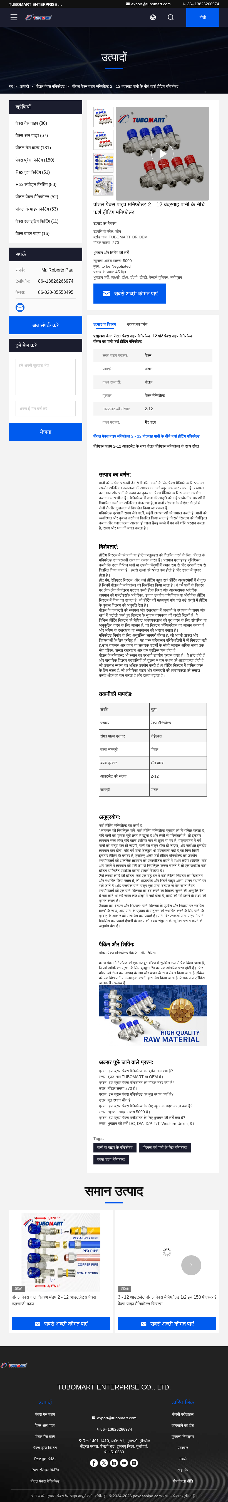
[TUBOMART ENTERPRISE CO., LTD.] (38, 17)
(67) (32, 135)
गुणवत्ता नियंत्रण (183, 1436)
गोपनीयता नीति (183, 1481)
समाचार (183, 1447)
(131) (33, 147)
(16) (32, 233)
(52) (37, 196)
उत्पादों (24, 86)
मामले (183, 1459)
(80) (31, 123)
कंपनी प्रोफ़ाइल (183, 1414)
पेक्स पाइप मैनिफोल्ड (111, 1159)
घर (11, 86)
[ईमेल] (20, 307)
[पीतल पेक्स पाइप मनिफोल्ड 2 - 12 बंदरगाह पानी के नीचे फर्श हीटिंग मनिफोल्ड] (162, 154)
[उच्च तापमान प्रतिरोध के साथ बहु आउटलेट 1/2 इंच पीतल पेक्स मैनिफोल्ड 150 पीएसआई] (167, 1252)
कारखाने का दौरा (183, 1425)
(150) (35, 160)
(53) (37, 209)
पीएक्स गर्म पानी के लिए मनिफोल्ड (165, 1147)
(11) (37, 221)
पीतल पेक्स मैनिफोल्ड (50, 86)
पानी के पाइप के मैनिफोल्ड (115, 1147)
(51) (33, 172)
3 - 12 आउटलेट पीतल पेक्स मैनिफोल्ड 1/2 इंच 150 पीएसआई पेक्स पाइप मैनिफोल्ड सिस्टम (61, 1300)
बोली (203, 17)
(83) (36, 184)
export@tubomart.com (151, 4)
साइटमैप (183, 1470)
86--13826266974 (202, 4)
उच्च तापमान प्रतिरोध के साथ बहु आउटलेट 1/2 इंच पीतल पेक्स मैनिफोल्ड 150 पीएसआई (163, 1300)
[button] (37, 1265)
